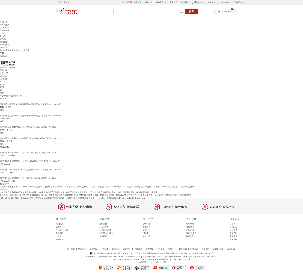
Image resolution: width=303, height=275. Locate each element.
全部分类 (4, 22)
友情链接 (149, 249)
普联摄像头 (4, 30)
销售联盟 (160, 249)
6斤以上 (3, 76)
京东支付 (154, 262)
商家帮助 (115, 249)
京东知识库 (4, 25)
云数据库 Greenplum (136, 198)
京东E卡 (233, 233)
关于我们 (71, 249)
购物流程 (60, 224)
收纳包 (3, 36)
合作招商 (104, 249)
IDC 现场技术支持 (49, 198)
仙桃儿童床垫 (5, 187)
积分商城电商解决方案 (82, 198)
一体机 (3, 33)
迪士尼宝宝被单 (20, 187)
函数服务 (61, 198)
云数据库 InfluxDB (118, 195)
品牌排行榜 (4, 28)
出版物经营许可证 (132, 256)
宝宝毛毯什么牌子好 (131, 187)
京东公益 (205, 249)
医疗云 (95, 198)
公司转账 (146, 236)
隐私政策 (194, 249)
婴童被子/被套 (12, 50)
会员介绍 (60, 227)
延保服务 (233, 230)
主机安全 (140, 195)
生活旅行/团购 (62, 230)
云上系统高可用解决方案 (51, 195)
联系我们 (82, 249)
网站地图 (175, 195)
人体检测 (69, 198)
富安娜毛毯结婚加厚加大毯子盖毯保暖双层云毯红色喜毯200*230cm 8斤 (30, 116)
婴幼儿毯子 (49, 187)
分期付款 (146, 230)
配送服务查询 (105, 230)
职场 (2, 84)
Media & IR (231, 249)
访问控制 (163, 195)
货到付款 (146, 224)
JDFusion (122, 198)
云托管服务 (9, 198)
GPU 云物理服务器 (87, 195)
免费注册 (137, 2)
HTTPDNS (26, 195)
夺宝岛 (232, 224)
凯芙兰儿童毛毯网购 (79, 187)
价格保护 (190, 227)
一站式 (156, 195)
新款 (97, 195)
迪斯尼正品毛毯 (168, 187)
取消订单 (190, 236)
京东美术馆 (4, 45)
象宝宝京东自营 (114, 187)
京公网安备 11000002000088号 (107, 253)
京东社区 (171, 249)
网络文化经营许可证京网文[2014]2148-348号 (162, 256)
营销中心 (127, 249)
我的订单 (149, 2)
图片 (76, 195)
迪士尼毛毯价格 (36, 187)
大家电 (59, 236)
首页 (2, 50)
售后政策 (190, 224)
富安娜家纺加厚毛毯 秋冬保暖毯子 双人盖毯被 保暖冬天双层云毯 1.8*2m (30, 138)
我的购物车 (226, 11)
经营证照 (186, 259)
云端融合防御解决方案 (108, 198)
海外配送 (103, 236)
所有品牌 (4, 56)
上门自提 (103, 224)
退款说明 (190, 230)
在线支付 (146, 227)
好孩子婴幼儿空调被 (151, 187)
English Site (218, 249)
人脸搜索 (148, 195)
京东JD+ (233, 239)
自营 (2, 110)
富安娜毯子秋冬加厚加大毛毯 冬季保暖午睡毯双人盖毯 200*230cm (28, 127)
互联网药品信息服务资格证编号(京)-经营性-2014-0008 (164, 253)
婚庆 (2, 90)
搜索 (191, 11)
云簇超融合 (36, 195)
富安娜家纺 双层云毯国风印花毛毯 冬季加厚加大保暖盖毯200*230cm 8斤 (31, 104)
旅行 (2, 81)
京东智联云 (131, 195)
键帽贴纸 (4, 42)
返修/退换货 (191, 233)
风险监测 (183, 249)
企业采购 (184, 2)
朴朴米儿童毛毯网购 (186, 187)
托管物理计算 (105, 195)
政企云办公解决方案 (8, 195)
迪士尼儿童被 (62, 187)
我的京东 (159, 2)
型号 (169, 195)
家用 (2, 87)
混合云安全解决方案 (32, 198)
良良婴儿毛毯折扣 (97, 187)
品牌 (19, 195)
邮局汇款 (146, 233)
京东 (77, 12)
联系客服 (60, 239)
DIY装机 (233, 227)
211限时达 (103, 227)
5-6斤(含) (4, 73)
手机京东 (198, 2)
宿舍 (2, 93)
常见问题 (60, 233)
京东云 (163, 262)
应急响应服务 (68, 195)
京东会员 (173, 2)
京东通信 (233, 236)
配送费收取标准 (106, 233)
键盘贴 (3, 39)
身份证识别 (19, 198)
